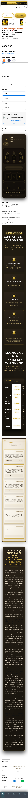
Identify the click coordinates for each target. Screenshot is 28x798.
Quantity (4, 128)
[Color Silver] (14, 60)
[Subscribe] (21, 772)
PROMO (2, 795)
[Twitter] (10, 223)
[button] (17, 205)
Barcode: (11, 38)
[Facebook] (8, 223)
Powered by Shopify (20, 787)
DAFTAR (14, 795)
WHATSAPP (19, 795)
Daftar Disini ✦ (6, 3)
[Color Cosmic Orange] (4, 60)
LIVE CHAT (25, 795)
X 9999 (6, 98)
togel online (7, 80)
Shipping (9, 48)
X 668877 (6, 108)
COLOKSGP (18, 786)
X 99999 (6, 103)
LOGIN (8, 795)
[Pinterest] (13, 223)
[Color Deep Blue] (9, 60)
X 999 (5, 93)
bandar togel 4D (8, 85)
